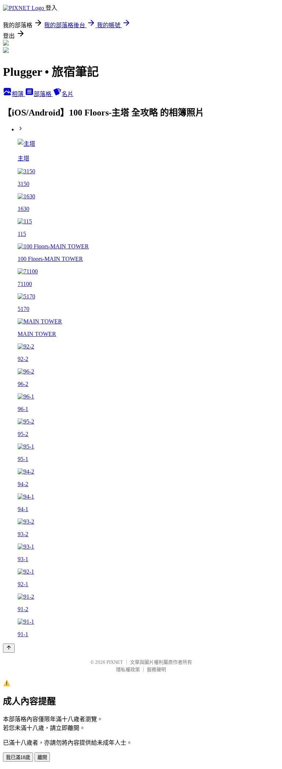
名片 (67, 94)
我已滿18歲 (18, 757)
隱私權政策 (128, 669)
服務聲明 (156, 669)
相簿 (18, 94)
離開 (42, 757)
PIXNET (114, 662)
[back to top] (9, 648)
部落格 (43, 94)
